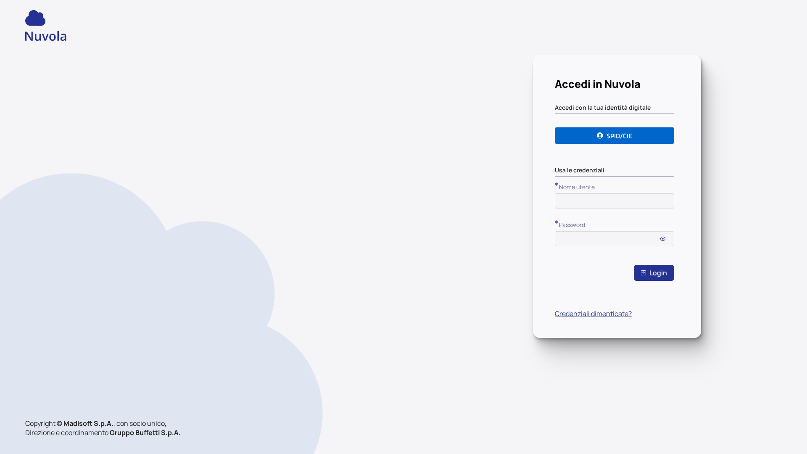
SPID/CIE (619, 136)
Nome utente (577, 187)
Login (658, 272)
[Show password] (663, 238)
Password (572, 225)
